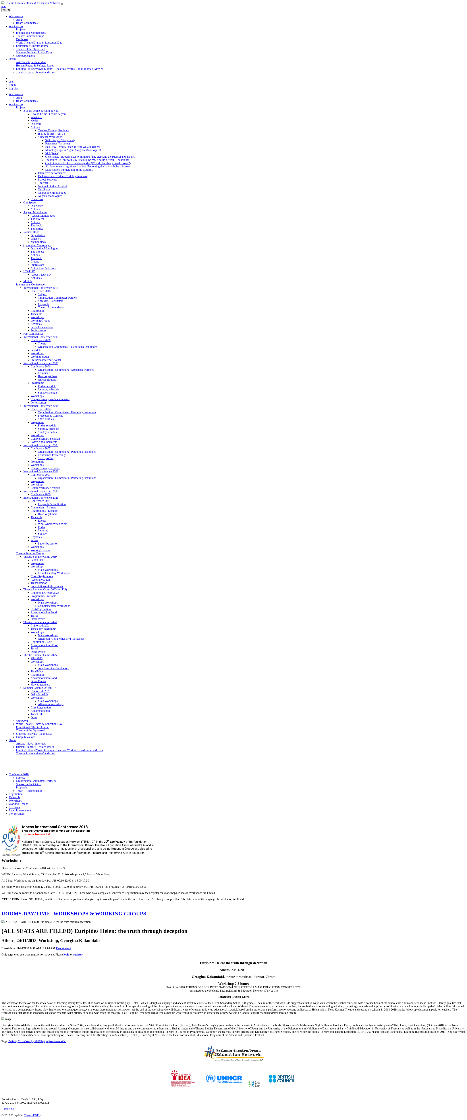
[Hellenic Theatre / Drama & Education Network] (30, 3)
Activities (36, 277)
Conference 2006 (41, 366)
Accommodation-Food (44, 612)
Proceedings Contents (50, 415)
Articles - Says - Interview (31, 743)
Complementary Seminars (45, 438)
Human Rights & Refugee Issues (35, 746)
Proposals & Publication (52, 504)
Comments (44, 373)
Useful (12, 740)
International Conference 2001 (40, 471)
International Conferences (31, 284)
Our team (36, 123)
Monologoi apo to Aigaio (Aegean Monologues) (73, 150)
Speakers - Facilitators (50, 300)
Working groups (40, 356)
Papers (34, 540)
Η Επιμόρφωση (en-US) (52, 133)
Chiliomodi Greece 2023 (45, 592)
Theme (42, 343)
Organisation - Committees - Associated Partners (66, 369)
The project (37, 218)
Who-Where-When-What (52, 523)
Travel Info (37, 714)
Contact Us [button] (7, 1108)
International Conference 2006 (40, 363)
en (2, 6)
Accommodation (40, 579)
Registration (38, 310)
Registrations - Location (44, 510)
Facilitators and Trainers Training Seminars (62, 176)
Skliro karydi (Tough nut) (60, 140)
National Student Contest (52, 186)
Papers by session (48, 543)
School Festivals (47, 179)
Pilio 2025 (37, 658)
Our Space (44, 189)
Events (42, 520)
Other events (38, 618)
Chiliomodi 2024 (40, 625)
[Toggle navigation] (62, 4)
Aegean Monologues (50, 195)
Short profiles (45, 458)
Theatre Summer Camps (30, 553)
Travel (34, 615)
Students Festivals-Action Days (34, 733)
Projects (20, 107)
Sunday (42, 533)
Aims (19, 97)
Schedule (36, 350)
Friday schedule (47, 386)
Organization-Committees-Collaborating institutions (67, 346)
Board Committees (27, 100)
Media (34, 120)
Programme (37, 382)
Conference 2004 (41, 409)
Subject (42, 294)
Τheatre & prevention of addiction (35, 753)
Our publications (25, 737)
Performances (38, 330)
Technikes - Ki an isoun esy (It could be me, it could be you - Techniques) (87, 159)
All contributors (47, 379)
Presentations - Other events (47, 586)
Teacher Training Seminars (53, 130)
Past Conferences (33, 333)
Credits (35, 261)
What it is (36, 117)
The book (36, 225)
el (5, 6)
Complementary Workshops (54, 573)
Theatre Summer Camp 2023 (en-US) (45, 589)
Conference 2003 (41, 448)
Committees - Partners (43, 507)
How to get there (47, 376)
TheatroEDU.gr (33, 1115)
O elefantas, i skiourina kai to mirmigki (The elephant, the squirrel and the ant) (90, 156)
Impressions (37, 264)
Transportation (39, 582)
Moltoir (27, 281)
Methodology (38, 241)
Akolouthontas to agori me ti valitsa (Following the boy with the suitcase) (87, 166)
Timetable (36, 314)
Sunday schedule (47, 392)
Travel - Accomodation (51, 307)
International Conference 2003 (40, 445)
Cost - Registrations (42, 576)
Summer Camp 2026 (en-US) (40, 687)
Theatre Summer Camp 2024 (40, 622)
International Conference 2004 (40, 405)
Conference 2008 (41, 340)
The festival (37, 228)
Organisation (38, 235)
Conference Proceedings (52, 455)
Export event (63, 948)
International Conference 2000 (40, 491)
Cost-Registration (41, 609)
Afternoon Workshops (50, 704)
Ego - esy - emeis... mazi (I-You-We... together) (72, 146)
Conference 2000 (41, 494)
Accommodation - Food (44, 645)
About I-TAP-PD (41, 274)
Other (34, 717)
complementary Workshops (53, 668)
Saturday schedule (48, 389)
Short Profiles (46, 418)
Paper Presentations (42, 327)
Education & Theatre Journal (32, 727)
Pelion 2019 (38, 559)
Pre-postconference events (46, 359)
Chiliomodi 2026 (40, 691)
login (66, 954)
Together (43, 182)
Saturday (43, 530)
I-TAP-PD (29, 271)
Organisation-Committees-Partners (58, 297)
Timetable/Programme (43, 628)
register (78, 954)
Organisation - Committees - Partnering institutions (67, 412)
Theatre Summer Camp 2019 (40, 556)
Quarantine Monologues (52, 192)
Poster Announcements (44, 441)
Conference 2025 (41, 500)
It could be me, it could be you (40, 110)
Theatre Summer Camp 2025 (40, 655)
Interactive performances (52, 173)
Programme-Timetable (43, 596)
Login (12, 84)
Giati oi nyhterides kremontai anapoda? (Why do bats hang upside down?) (88, 163)
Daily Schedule (39, 694)
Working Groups (40, 320)
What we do (16, 104)
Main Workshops (48, 569)
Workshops (37, 317)
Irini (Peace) (52, 153)
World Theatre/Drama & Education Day (39, 723)
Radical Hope (31, 232)
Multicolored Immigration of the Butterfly (69, 169)
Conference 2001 (41, 474)
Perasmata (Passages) (57, 143)
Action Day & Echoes (43, 268)
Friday (41, 527)
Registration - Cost (41, 641)
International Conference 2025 (40, 497)
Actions (35, 127)
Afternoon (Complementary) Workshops (61, 638)
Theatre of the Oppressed (30, 730)
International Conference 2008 (40, 336)
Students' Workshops (50, 136)
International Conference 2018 (40, 287)
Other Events (38, 681)
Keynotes (36, 323)
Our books (22, 720)
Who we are (16, 94)
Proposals (43, 304)
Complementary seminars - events (50, 399)
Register (13, 88)
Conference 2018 (41, 291)
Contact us (37, 199)
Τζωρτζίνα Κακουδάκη (53, 1041)
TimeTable (37, 671)
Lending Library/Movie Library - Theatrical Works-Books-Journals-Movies (59, 750)
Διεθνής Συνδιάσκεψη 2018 (24, 1041)
